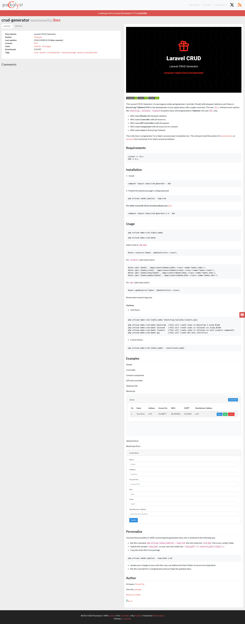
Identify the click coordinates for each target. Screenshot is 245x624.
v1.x (170, 205)
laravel (42, 52)
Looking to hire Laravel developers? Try (122, 13)
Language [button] (219, 5)
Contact (207, 5)
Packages (194, 5)
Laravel (112, 615)
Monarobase (158, 615)
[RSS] (239, 5)
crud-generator (53, 52)
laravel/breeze (226, 136)
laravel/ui (130, 139)
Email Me (140, 584)
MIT (36, 43)
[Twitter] (232, 5)
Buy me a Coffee (133, 594)
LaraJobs (127, 618)
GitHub (37, 46)
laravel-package (69, 52)
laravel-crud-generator (87, 52)
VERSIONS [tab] (18, 26)
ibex (56, 20)
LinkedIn (137, 589)
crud (36, 52)
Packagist (46, 46)
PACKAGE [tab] (7, 26)
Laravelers (125, 615)
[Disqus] (61, 103)
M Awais (38, 37)
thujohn (137, 615)
